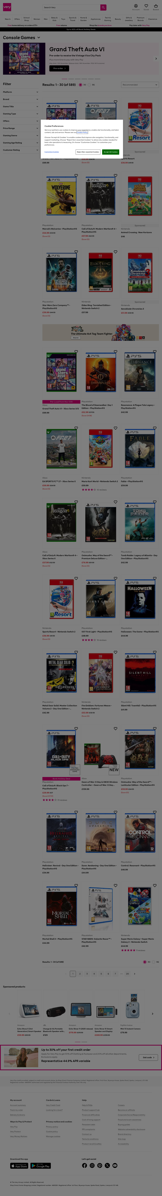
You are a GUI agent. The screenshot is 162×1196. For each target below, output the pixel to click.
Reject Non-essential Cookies (88, 152)
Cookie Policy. (82, 132)
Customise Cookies (52, 152)
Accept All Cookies (111, 152)
